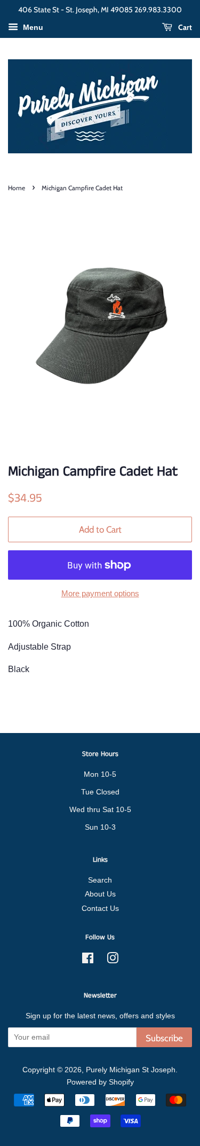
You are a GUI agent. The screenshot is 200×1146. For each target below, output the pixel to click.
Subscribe (164, 1038)
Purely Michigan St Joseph (130, 1070)
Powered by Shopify (100, 1082)
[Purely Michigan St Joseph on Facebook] (88, 960)
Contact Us (100, 909)
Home (16, 188)
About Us (100, 894)
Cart (184, 27)
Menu (32, 27)
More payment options (100, 593)
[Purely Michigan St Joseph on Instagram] (112, 960)
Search (100, 880)
